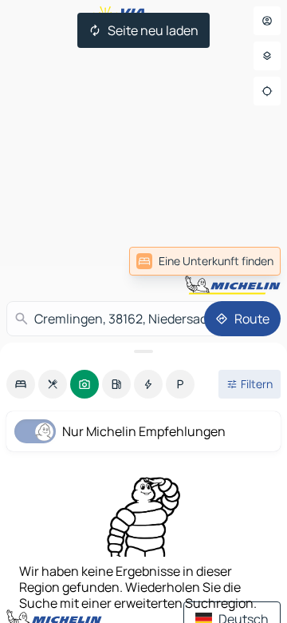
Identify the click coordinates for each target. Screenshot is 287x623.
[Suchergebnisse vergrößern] (143, 351)
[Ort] (267, 91)
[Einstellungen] (267, 56)
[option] (20, 384)
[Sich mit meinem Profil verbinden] (267, 20)
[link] (205, 261)
